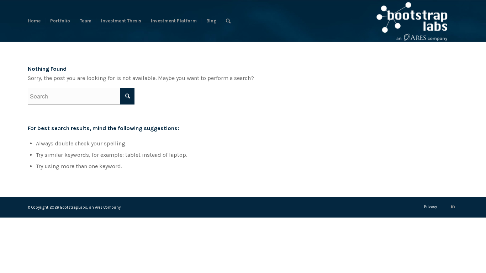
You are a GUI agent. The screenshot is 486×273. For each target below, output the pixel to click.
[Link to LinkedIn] (453, 206)
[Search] (228, 21)
